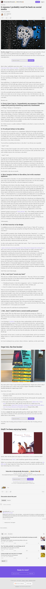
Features (3, 4)
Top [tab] (2, 533)
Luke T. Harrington (9, 541)
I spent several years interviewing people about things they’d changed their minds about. (22, 248)
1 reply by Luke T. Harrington (9, 522)
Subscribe (38, 1)
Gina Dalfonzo (6, 511)
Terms (27, 580)
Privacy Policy (32, 483)
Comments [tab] (4, 500)
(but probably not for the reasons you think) (10, 547)
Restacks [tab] (9, 500)
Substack (17, 586)
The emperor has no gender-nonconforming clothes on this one (14, 540)
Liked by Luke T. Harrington (8, 512)
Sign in (42, 2)
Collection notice (32, 580)
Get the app (28, 583)
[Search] (44, 534)
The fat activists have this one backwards (9, 555)
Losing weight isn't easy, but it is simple (11, 553)
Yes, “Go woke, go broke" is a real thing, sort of (13, 546)
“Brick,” (14, 459)
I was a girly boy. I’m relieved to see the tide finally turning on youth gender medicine (19, 538)
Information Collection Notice (22, 483)
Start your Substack (20, 583)
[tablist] (6, 500)
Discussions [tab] (10, 533)
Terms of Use (28, 481)
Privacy (23, 580)
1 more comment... (3, 527)
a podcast (12, 321)
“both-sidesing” (21, 211)
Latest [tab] (5, 533)
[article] (23, 540)
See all (3, 561)
